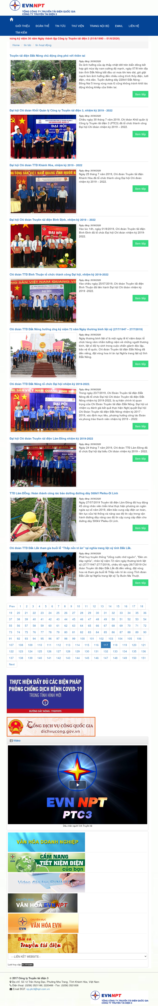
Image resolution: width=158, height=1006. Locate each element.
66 (97, 625)
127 (58, 651)
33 (121, 613)
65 (89, 625)
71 (137, 625)
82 (81, 632)
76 (34, 632)
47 (89, 619)
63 (73, 625)
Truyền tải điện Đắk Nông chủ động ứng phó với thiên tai (47, 55)
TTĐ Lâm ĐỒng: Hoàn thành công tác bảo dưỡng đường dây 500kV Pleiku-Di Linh (64, 493)
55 (10, 625)
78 (50, 632)
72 (144, 625)
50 (113, 619)
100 (82, 638)
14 (110, 606)
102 (101, 638)
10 (78, 606)
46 (81, 619)
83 (89, 632)
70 (129, 625)
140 (39, 658)
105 (129, 638)
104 (120, 638)
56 (18, 625)
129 (77, 651)
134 (124, 651)
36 (144, 613)
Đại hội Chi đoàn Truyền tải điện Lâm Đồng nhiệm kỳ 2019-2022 (51, 438)
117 (105, 645)
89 (137, 632)
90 (144, 632)
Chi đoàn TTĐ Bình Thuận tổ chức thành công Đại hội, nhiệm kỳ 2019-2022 (59, 274)
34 (129, 613)
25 (58, 613)
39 (26, 619)
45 (73, 619)
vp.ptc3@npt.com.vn (38, 989)
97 (58, 638)
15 (117, 606)
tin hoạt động (43, 45)
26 (65, 613)
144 (77, 658)
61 (58, 625)
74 (18, 632)
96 (50, 638)
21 (26, 613)
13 (102, 606)
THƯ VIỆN (77, 26)
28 (81, 613)
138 (20, 658)
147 (105, 658)
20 (18, 613)
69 (121, 625)
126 (49, 651)
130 (87, 651)
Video (16, 740)
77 (42, 632)
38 (18, 619)
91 (10, 638)
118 (115, 645)
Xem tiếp (140, 94)
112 (58, 645)
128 (68, 651)
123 (20, 651)
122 (11, 651)
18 (141, 606)
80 (65, 632)
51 (121, 619)
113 (68, 645)
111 (49, 645)
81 (73, 632)
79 (58, 632)
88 (129, 632)
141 (49, 658)
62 (65, 625)
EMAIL (119, 26)
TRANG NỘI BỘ (99, 26)
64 (81, 625)
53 (137, 619)
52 (129, 619)
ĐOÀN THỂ (42, 26)
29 (89, 613)
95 (42, 638)
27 (73, 613)
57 (26, 625)
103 (110, 638)
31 (105, 613)
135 (134, 651)
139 (30, 658)
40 (34, 619)
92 (18, 638)
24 (50, 613)
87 (121, 632)
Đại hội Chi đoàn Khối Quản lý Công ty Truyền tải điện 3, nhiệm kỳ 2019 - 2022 (61, 110)
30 (97, 613)
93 (26, 638)
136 (143, 651)
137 (11, 658)
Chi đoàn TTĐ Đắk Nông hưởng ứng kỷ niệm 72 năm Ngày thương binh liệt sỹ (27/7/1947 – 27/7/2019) (76, 329)
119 (124, 645)
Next (12, 664)
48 (97, 619)
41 (42, 619)
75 (26, 632)
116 (96, 645)
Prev (12, 606)
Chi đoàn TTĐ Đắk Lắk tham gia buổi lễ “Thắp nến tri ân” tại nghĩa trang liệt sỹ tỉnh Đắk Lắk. (70, 548)
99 (73, 638)
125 (39, 651)
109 (30, 645)
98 (65, 638)
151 (143, 658)
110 (39, 645)
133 (115, 651)
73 (10, 632)
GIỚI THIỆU (22, 26)
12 (94, 606)
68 (113, 625)
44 (65, 619)
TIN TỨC (60, 26)
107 (11, 645)
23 (42, 613)
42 (50, 619)
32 (113, 613)
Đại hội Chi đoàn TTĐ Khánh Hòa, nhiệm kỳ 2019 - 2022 (46, 165)
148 (115, 658)
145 (87, 658)
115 (87, 645)
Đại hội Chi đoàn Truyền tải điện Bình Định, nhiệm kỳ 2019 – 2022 (53, 220)
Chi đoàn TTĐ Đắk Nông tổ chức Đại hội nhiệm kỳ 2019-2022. (50, 384)
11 (86, 606)
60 (50, 625)
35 (137, 613)
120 (134, 645)
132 (105, 651)
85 (105, 632)
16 (125, 606)
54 (144, 619)
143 (68, 658)
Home (16, 45)
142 (58, 658)
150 (134, 658)
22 (34, 613)
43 (58, 619)
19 (10, 613)
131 (96, 651)
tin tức (27, 45)
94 (34, 638)
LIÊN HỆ (134, 26)
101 (92, 638)
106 (139, 638)
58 (34, 625)
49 (105, 619)
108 (20, 645)
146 (96, 658)
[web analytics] (27, 964)
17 (133, 606)
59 (42, 625)
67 (105, 625)
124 (30, 651)
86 (113, 632)
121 (143, 645)
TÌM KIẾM (21, 32)
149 (124, 658)
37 (10, 619)
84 (97, 632)
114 (77, 645)
